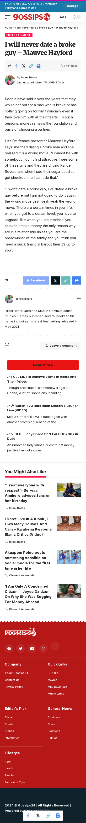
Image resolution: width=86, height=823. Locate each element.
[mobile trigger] (9, 17)
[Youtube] (32, 648)
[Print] (38, 66)
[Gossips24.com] (31, 17)
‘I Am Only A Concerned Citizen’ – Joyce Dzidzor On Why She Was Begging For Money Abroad (28, 594)
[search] (53, 17)
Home (8, 27)
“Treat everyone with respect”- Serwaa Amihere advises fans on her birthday (27, 493)
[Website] (79, 299)
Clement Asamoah (21, 575)
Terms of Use (27, 8)
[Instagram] (43, 648)
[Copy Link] (31, 66)
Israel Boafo (29, 77)
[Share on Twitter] (23, 66)
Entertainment (18, 35)
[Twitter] (20, 648)
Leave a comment (63, 345)
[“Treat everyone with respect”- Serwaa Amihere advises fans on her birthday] (69, 490)
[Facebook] (9, 648)
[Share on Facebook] (16, 66)
